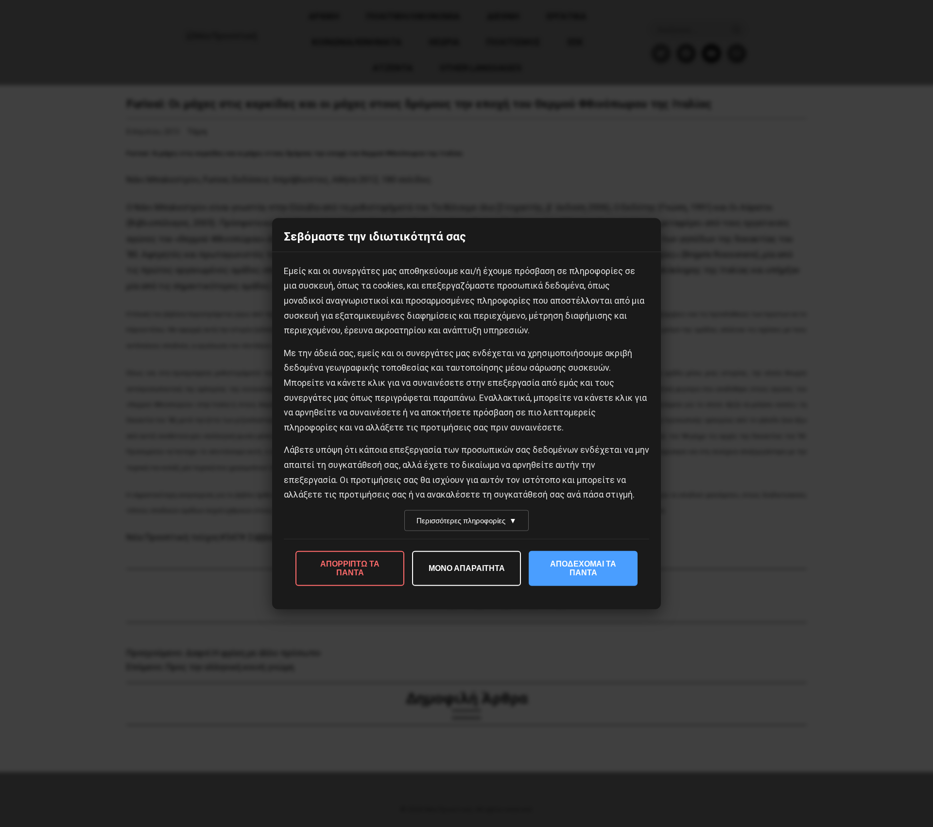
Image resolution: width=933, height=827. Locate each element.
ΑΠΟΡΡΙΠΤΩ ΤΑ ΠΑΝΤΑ (350, 567)
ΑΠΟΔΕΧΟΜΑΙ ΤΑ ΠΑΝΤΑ (583, 567)
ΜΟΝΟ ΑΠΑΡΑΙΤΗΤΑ (467, 568)
